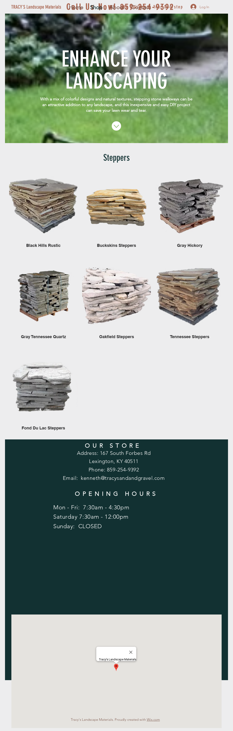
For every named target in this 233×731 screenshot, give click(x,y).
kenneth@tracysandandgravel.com (123, 478)
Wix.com (153, 719)
